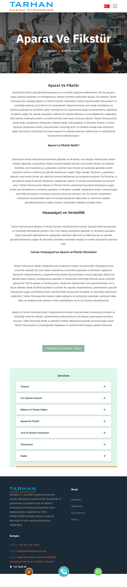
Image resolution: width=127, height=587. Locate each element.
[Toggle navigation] (115, 6)
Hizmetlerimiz (78, 513)
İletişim (74, 519)
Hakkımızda (77, 506)
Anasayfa (52, 51)
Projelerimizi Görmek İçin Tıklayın (63, 348)
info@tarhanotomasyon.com (32, 551)
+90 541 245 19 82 (29, 544)
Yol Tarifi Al (19, 567)
